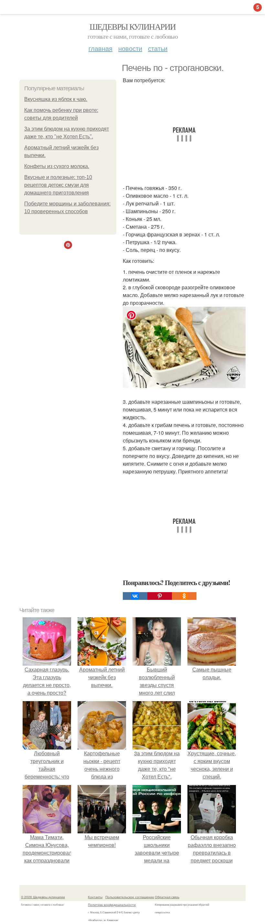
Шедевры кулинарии (133, 26)
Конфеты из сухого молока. (56, 166)
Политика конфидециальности (112, 904)
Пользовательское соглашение (129, 897)
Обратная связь (167, 897)
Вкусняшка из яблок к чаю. (55, 99)
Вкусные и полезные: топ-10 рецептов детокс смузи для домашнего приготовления (58, 184)
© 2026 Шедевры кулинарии (43, 897)
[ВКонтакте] (135, 596)
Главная (100, 48)
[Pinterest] (159, 596)
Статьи (157, 48)
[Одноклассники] (184, 596)
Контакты (95, 897)
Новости (130, 48)
